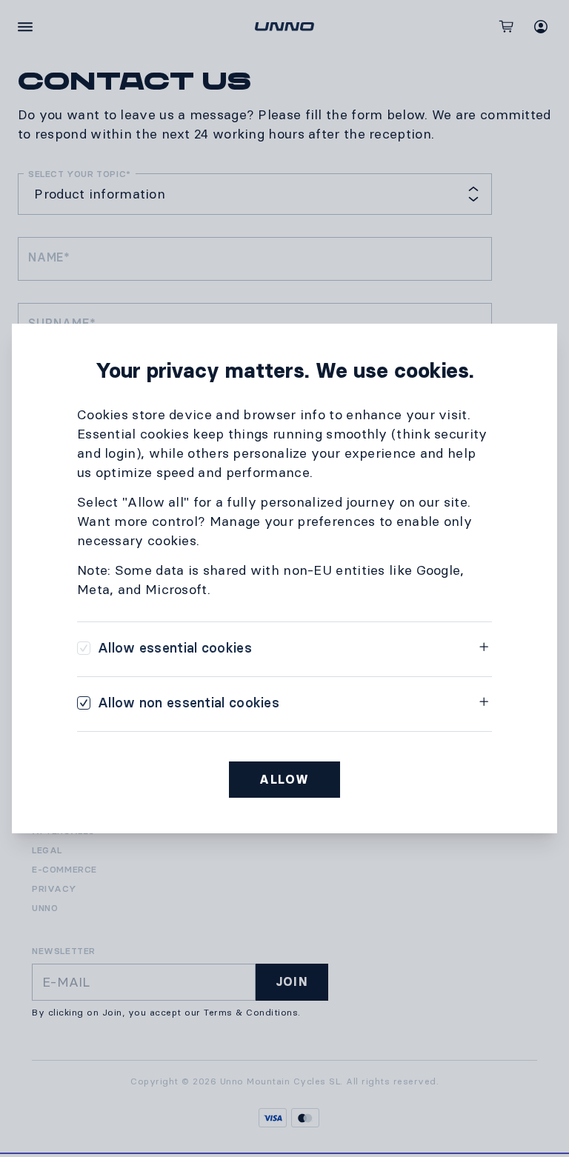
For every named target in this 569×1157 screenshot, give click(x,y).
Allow (284, 780)
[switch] (164, 648)
